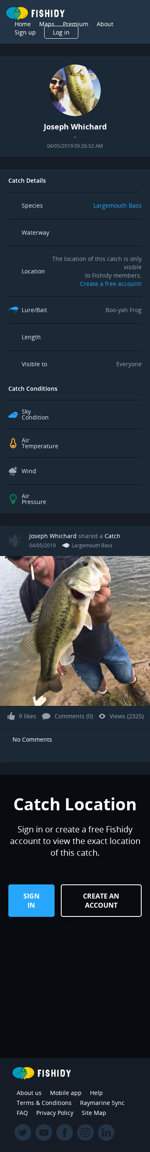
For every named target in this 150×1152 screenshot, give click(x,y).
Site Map (94, 1113)
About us (29, 1093)
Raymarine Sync (102, 1103)
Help (96, 1093)
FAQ (22, 1113)
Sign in (31, 900)
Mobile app (66, 1093)
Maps (47, 24)
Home (23, 24)
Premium (75, 24)
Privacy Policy (54, 1113)
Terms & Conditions (44, 1103)
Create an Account (101, 900)
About (105, 24)
